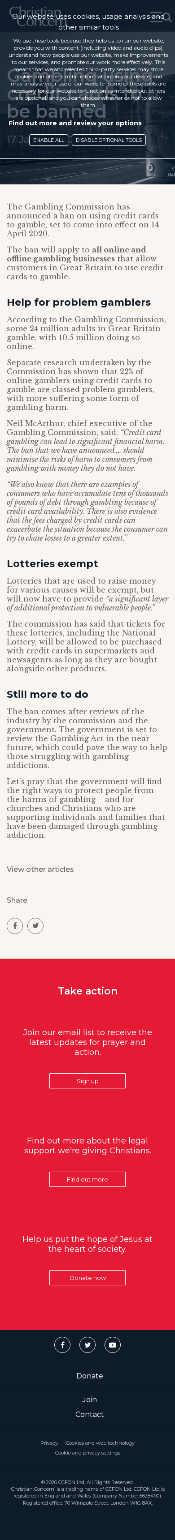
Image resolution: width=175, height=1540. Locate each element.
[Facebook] (62, 1345)
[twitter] (35, 926)
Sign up (88, 1080)
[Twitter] (87, 1345)
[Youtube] (113, 1345)
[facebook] (15, 926)
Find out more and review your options (75, 123)
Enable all (48, 140)
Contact (89, 1414)
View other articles (40, 869)
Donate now (88, 1277)
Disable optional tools (109, 140)
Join (90, 1399)
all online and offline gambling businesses (76, 254)
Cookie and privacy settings (87, 1453)
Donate (89, 1376)
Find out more (87, 1179)
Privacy (49, 1443)
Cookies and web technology (100, 1443)
